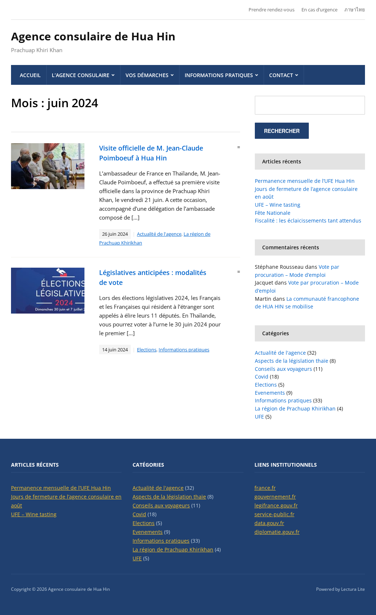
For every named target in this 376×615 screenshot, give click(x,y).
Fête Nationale (272, 212)
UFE (259, 416)
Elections (146, 349)
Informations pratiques (219, 75)
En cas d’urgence (319, 9)
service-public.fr (274, 514)
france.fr (265, 487)
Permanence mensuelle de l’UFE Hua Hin (305, 180)
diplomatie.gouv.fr (277, 531)
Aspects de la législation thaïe (291, 360)
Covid (261, 376)
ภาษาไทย (354, 9)
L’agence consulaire (80, 75)
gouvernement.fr (275, 496)
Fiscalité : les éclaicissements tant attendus (308, 220)
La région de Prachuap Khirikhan (295, 408)
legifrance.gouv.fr (276, 505)
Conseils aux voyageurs (283, 368)
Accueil (30, 75)
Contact (281, 75)
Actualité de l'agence (159, 234)
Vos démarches (147, 75)
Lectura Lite (353, 589)
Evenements (270, 392)
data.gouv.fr (269, 523)
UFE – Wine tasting (277, 204)
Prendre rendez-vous (271, 9)
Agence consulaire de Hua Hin (93, 36)
